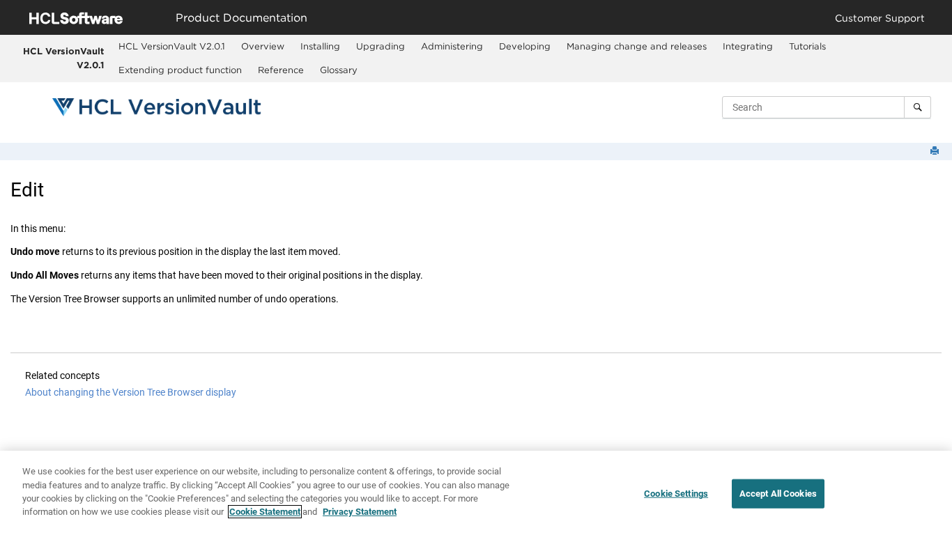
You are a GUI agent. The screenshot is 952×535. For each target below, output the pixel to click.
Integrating (748, 46)
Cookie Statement (264, 511)
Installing (320, 46)
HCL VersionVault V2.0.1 (63, 58)
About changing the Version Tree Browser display (130, 392)
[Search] (917, 107)
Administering (452, 46)
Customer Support (880, 18)
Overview (262, 46)
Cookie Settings (676, 493)
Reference (281, 70)
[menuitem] (172, 47)
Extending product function (180, 70)
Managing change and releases (637, 46)
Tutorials (807, 46)
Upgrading (380, 46)
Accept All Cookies (778, 493)
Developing (525, 46)
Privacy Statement (360, 511)
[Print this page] (936, 151)
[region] (476, 493)
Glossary (339, 70)
